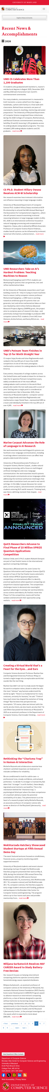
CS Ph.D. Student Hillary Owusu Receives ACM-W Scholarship (22, 191)
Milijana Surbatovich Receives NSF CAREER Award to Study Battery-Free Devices (24, 967)
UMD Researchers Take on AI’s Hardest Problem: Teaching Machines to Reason (21, 272)
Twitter (9, 1075)
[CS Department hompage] (24, 1085)
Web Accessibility (8, 1079)
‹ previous (14, 1023)
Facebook (3, 1075)
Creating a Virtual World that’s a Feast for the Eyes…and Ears (22, 667)
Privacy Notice (21, 1079)
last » (24, 1028)
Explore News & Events (24, 18)
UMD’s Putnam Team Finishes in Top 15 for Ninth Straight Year (22, 352)
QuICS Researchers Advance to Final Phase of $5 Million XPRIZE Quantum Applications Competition (22, 549)
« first (5, 1023)
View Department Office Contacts (13, 1054)
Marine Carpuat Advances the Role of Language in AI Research (24, 444)
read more (16, 131)
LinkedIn (19, 1075)
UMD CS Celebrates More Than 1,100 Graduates (21, 80)
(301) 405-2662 (16, 1070)
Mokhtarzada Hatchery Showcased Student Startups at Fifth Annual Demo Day (24, 848)
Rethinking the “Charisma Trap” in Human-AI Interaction (23, 760)
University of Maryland (25, 2)
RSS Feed (25, 1075)
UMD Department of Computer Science (20, 9)
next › (17, 1028)
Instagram (14, 1075)
